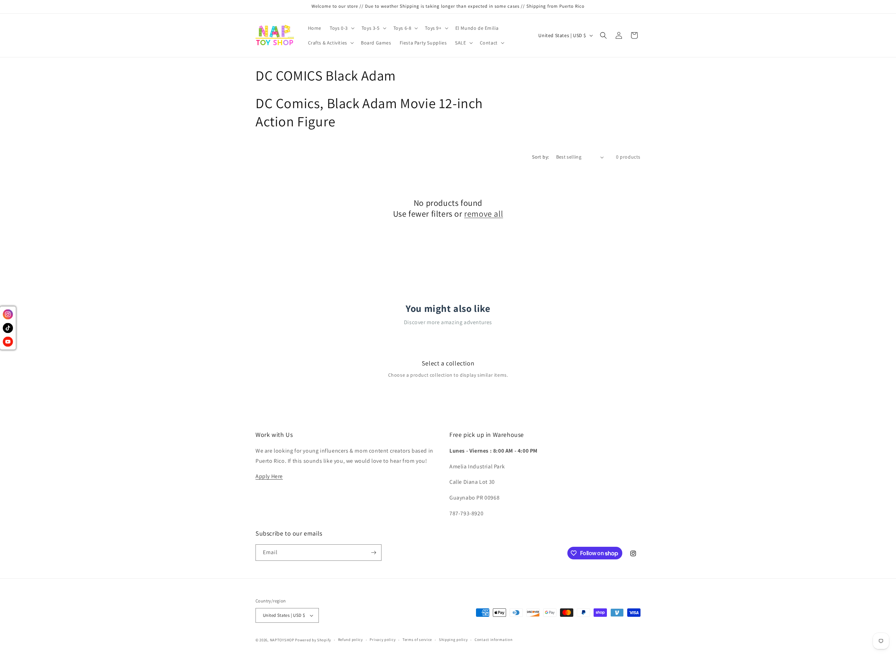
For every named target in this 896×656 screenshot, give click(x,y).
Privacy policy (383, 639)
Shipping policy (453, 639)
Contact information (493, 639)
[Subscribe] (373, 552)
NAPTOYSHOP (282, 639)
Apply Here (269, 476)
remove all (483, 213)
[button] (341, 28)
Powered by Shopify (313, 639)
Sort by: (540, 157)
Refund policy (350, 639)
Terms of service (417, 639)
